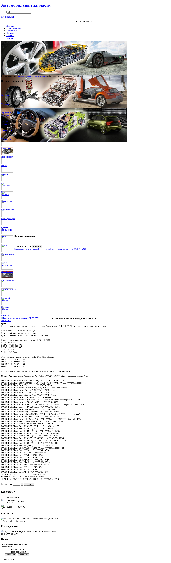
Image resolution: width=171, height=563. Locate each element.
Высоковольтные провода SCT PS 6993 (68, 249)
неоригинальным (18, 552)
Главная (20, 76)
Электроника (41, 76)
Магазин (29, 76)
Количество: (7, 484)
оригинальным (17, 549)
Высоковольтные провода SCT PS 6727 (32, 249)
